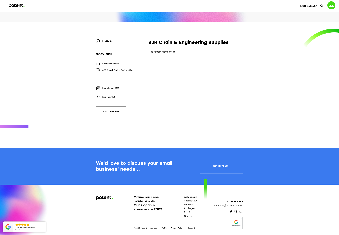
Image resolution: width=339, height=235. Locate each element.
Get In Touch (221, 166)
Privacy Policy (177, 228)
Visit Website (111, 111)
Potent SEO (190, 200)
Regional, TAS (108, 97)
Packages (189, 208)
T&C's (164, 228)
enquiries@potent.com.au (228, 205)
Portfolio (107, 41)
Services (188, 204)
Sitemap (153, 228)
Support (191, 228)
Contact (188, 216)
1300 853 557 (308, 6)
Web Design (190, 197)
